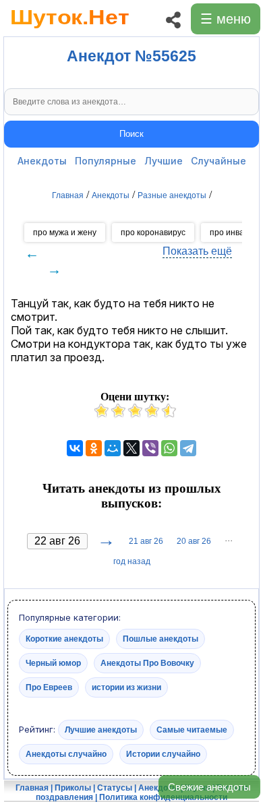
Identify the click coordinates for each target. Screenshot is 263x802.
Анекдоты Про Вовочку (147, 663)
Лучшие (163, 160)
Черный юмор (53, 663)
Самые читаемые (191, 730)
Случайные (218, 160)
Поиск (131, 134)
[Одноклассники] (94, 448)
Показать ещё (197, 251)
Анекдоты (42, 160)
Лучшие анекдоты (101, 730)
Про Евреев (49, 687)
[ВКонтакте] (75, 448)
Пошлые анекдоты (160, 639)
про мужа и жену (64, 232)
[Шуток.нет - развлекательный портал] (69, 31)
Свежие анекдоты (209, 787)
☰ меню (225, 18)
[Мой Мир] (113, 448)
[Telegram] (188, 448)
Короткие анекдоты (64, 639)
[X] (131, 448)
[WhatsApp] (169, 448)
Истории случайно (163, 754)
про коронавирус (153, 232)
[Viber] (150, 448)
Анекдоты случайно (66, 754)
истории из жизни (126, 687)
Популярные (105, 160)
